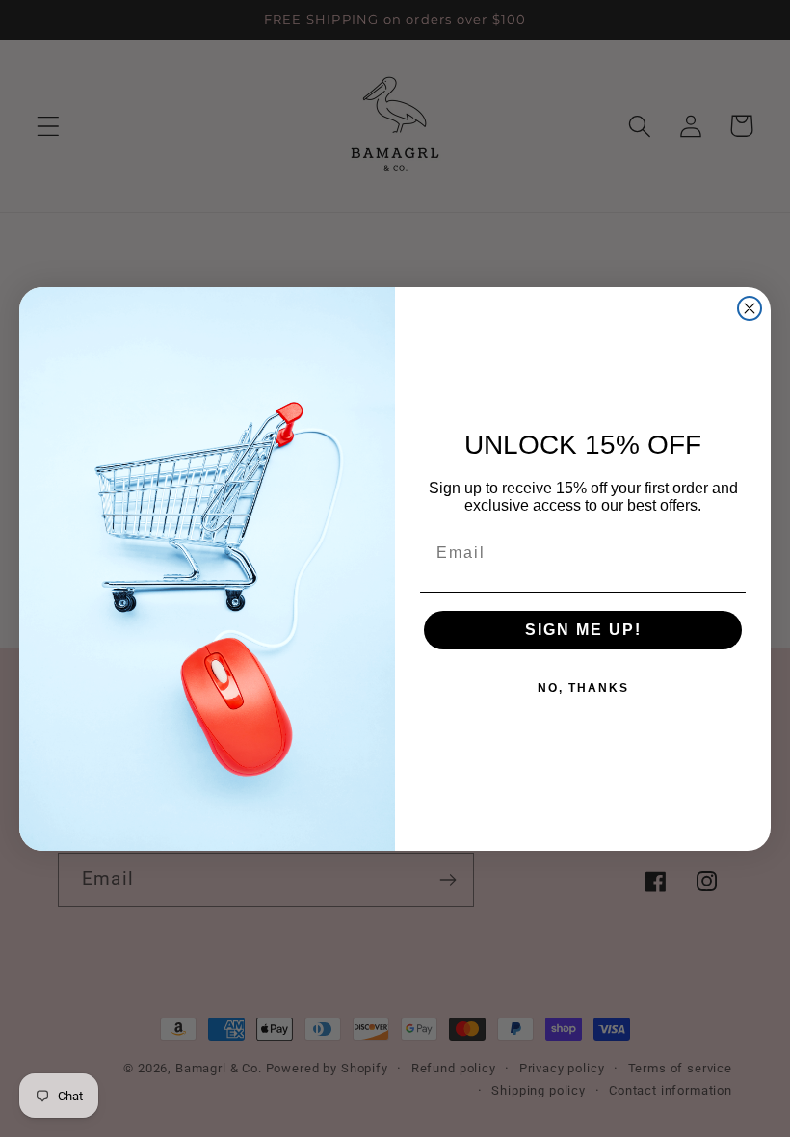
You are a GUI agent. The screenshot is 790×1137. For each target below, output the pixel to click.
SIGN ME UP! (583, 629)
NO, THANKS (583, 688)
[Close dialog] (749, 308)
